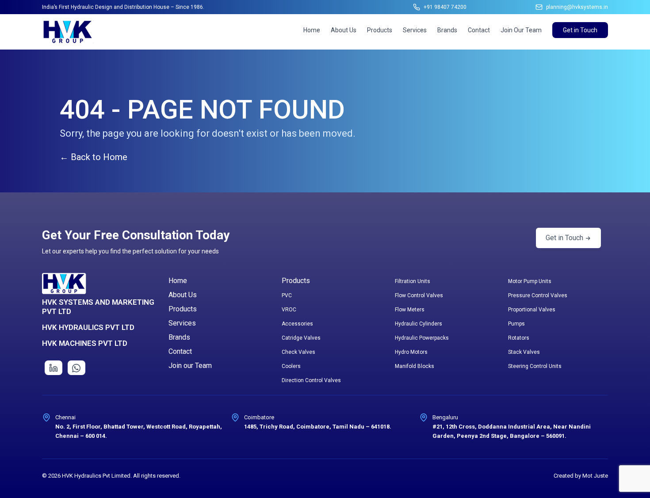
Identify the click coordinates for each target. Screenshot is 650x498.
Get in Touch (580, 30)
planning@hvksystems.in (577, 7)
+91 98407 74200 (445, 7)
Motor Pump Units (529, 281)
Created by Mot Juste (581, 475)
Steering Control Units (535, 366)
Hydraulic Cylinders (418, 324)
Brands (447, 30)
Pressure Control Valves (537, 295)
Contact (479, 30)
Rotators (518, 338)
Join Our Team (521, 30)
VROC (289, 309)
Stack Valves (524, 352)
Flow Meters (409, 309)
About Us (343, 30)
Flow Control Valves (419, 295)
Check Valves (298, 352)
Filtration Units (412, 281)
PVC (287, 295)
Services (415, 30)
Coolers (291, 366)
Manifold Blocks (414, 366)
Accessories (297, 324)
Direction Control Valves (311, 380)
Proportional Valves (531, 309)
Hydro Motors (411, 352)
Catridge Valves (301, 338)
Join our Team (190, 365)
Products (379, 30)
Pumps (516, 324)
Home (311, 30)
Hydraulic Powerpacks (422, 338)
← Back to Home (93, 157)
